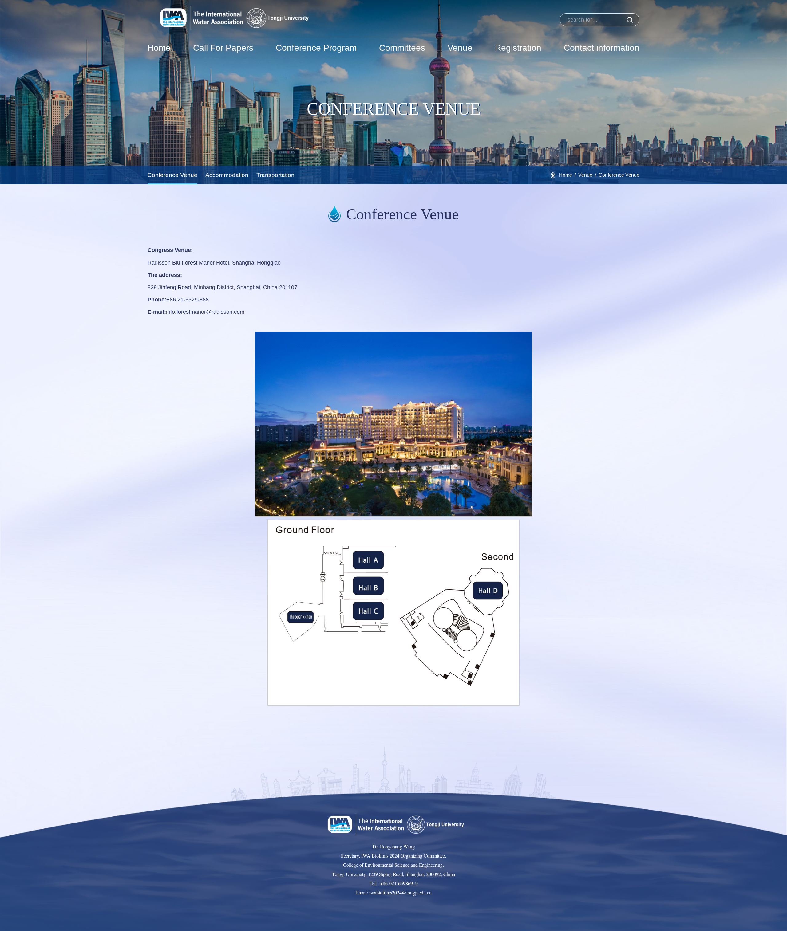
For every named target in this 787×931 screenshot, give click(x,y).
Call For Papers (223, 48)
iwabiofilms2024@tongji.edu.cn (400, 892)
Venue (460, 48)
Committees (402, 48)
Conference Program (316, 48)
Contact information (601, 48)
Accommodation (226, 175)
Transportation (275, 175)
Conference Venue (172, 175)
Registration (518, 48)
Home (159, 48)
